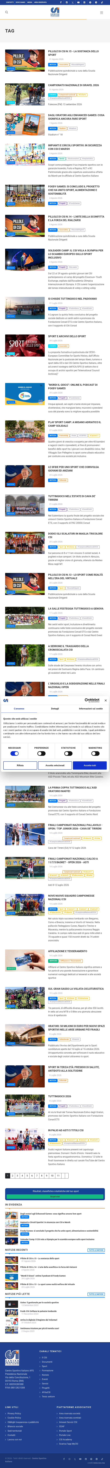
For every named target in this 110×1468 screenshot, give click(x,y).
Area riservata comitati (70, 1417)
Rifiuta (20, 765)
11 (58, 1175)
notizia (11, 68)
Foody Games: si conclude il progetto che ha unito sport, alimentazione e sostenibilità (74, 190)
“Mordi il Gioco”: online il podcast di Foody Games (43, 1276)
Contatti (10, 2)
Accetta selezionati (55, 765)
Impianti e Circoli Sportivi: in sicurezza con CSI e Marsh (45, 1222)
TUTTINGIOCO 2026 (59, 1096)
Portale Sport (65, 1431)
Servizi (45, 1383)
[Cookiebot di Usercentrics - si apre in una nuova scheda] (86, 700)
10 (52, 1175)
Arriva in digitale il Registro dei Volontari (38, 1320)
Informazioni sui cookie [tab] (91, 708)
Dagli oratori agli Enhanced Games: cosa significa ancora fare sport (50, 1214)
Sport (44, 1366)
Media (29, 2)
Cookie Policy (14, 1417)
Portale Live (64, 1435)
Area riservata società (69, 1413)
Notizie (45, 1375)
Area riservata (40, 2)
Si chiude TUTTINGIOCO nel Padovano (72, 298)
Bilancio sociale (15, 1426)
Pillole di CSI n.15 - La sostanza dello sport (39, 1258)
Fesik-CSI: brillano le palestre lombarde (38, 1311)
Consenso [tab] (19, 708)
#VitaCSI (46, 1392)
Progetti (46, 1388)
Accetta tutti (90, 765)
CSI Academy (65, 1439)
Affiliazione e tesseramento (67, 951)
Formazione (47, 1370)
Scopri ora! (55, 1196)
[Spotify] (90, 2)
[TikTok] (102, 2)
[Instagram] (67, 2)
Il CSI (44, 1357)
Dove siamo (20, 2)
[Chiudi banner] (106, 700)
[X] (72, 2)
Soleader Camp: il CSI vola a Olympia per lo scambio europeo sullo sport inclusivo (75, 254)
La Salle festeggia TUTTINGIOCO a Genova (75, 608)
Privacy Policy (14, 1413)
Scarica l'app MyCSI (68, 1444)
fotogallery (13, 842)
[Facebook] (61, 2)
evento (11, 102)
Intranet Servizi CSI (68, 1422)
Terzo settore (48, 1396)
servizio (11, 968)
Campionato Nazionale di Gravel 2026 (73, 85)
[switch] (41, 753)
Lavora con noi (15, 1439)
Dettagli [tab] (55, 708)
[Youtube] (78, 2)
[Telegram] (96, 2)
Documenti (47, 1362)
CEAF (61, 1426)
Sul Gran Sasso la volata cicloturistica (76, 988)
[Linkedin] (84, 2)
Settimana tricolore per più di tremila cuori (39, 1328)
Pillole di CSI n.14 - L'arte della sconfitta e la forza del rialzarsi (48, 1267)
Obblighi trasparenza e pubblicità (23, 1422)
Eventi (45, 1379)
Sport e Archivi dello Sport (67, 336)
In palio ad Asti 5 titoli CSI (66, 1130)
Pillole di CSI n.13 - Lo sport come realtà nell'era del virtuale (47, 1284)
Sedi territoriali (15, 1431)
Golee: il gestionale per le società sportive (39, 1302)
